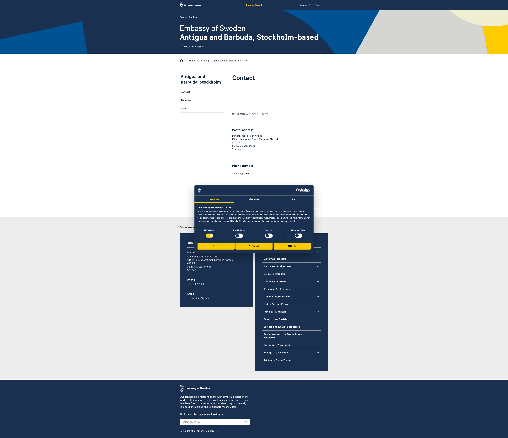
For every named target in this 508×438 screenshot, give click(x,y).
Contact (185, 91)
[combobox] (215, 422)
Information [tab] (254, 199)
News (184, 108)
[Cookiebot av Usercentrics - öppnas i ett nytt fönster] (299, 190)
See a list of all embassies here (197, 430)
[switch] (239, 235)
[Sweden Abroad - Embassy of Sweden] (193, 5)
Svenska (184, 17)
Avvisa (216, 246)
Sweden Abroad (254, 4)
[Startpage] (182, 60)
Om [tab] (293, 199)
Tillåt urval (254, 246)
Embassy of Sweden (249, 32)
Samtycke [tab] (214, 199)
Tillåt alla (292, 246)
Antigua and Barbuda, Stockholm (220, 60)
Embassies (194, 60)
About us (186, 100)
